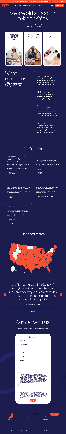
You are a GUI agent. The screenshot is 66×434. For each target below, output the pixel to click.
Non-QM (28, 414)
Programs (29, 413)
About (44, 413)
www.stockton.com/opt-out (35, 381)
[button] (18, 5)
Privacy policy (45, 419)
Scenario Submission (37, 414)
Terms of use (45, 417)
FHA (28, 418)
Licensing (44, 414)
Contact (44, 416)
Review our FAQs (48, 1)
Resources (36, 413)
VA (27, 417)
